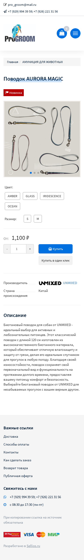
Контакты (11, 452)
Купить (57, 249)
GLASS (30, 196)
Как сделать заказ (17, 460)
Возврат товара (16, 468)
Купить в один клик (56, 260)
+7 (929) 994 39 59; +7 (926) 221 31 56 (33, 11)
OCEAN (12, 206)
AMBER (12, 196)
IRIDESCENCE (52, 196)
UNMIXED (70, 283)
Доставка (11, 436)
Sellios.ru (33, 546)
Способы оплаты (16, 444)
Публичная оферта (18, 476)
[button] (31, 173)
